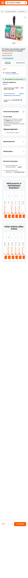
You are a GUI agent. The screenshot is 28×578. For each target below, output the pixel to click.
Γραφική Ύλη (21, 11)
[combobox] (10, 524)
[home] (2, 12)
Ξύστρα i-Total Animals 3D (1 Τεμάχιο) (15, 203)
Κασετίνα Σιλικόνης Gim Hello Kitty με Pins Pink (4, 244)
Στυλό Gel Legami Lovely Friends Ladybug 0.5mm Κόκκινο (23, 203)
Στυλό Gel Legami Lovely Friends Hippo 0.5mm (4, 203)
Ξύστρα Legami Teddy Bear (8, 202)
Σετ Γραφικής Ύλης (19, 172)
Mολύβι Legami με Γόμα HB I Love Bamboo (19, 203)
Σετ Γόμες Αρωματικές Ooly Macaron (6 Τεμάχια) (12, 244)
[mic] (25, 3)
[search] (7, 2)
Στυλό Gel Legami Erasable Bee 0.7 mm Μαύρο (12, 203)
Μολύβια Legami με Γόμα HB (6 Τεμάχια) (19, 244)
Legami (20, 167)
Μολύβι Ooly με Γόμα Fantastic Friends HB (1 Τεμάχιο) (15, 244)
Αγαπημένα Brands (11, 167)
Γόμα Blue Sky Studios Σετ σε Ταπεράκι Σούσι (8, 244)
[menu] (2, 2)
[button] (14, 122)
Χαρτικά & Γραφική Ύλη (11, 11)
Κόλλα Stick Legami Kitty (23, 244)
